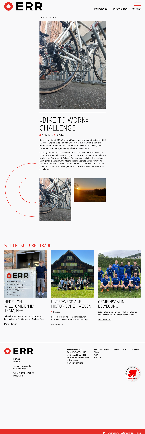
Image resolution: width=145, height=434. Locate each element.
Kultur (97, 357)
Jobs (125, 349)
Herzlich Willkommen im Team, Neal (19, 306)
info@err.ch (18, 375)
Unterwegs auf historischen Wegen (71, 304)
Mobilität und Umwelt (78, 357)
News (116, 349)
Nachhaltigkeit (75, 363)
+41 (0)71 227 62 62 (25, 373)
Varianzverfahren (76, 355)
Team (96, 352)
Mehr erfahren (10, 324)
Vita (96, 355)
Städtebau (72, 360)
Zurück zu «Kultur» (47, 17)
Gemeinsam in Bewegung (111, 304)
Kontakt (136, 349)
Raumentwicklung (76, 352)
